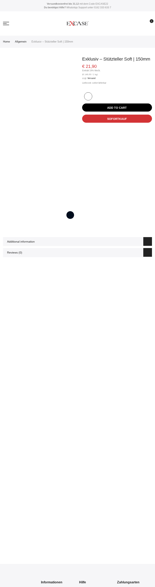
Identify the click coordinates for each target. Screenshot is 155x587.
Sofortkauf (117, 118)
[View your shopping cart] (148, 23)
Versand (91, 78)
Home (6, 41)
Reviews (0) (14, 252)
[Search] (134, 23)
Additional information (21, 241)
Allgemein (20, 41)
